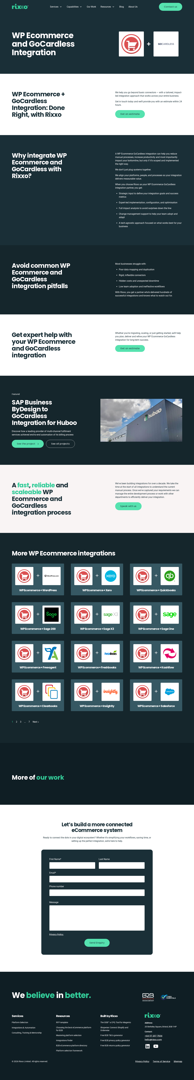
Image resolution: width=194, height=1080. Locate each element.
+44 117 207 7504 (153, 1035)
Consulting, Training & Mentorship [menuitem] (27, 1032)
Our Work (91, 6)
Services (54, 6)
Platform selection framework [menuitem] (69, 1050)
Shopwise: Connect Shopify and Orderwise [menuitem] (114, 1028)
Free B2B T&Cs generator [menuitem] (111, 1035)
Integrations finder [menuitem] (64, 1040)
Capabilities (73, 6)
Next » (36, 721)
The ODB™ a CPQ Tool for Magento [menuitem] (115, 1022)
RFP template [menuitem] (62, 1022)
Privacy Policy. (56, 934)
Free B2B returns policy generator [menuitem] (115, 1045)
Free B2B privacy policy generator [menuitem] (115, 1040)
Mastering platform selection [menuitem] (69, 1035)
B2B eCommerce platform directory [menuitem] (71, 1045)
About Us (132, 6)
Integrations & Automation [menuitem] (23, 1027)
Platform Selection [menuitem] (20, 1022)
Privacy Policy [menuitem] (142, 1061)
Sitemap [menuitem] (178, 1061)
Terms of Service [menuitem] (161, 1061)
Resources (106, 6)
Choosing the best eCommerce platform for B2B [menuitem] (73, 1028)
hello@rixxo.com (153, 1039)
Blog (121, 6)
